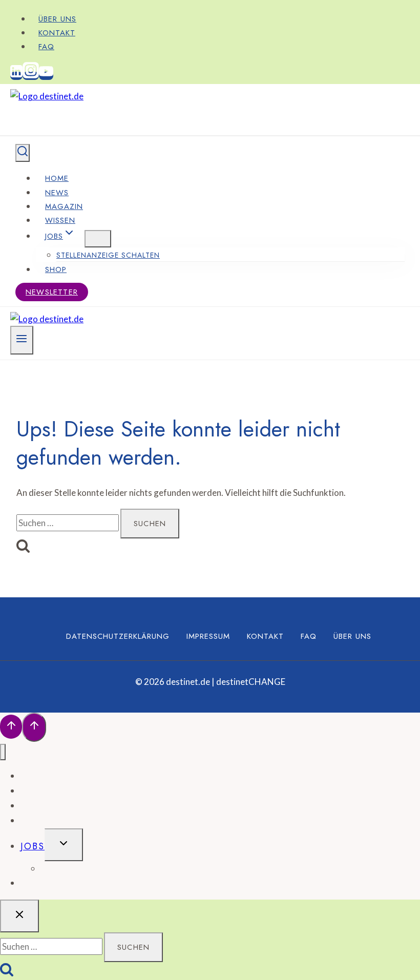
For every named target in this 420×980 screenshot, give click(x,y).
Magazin (64, 206)
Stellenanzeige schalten (108, 255)
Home (57, 178)
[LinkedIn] (16, 76)
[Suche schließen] (19, 916)
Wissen (60, 220)
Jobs (32, 846)
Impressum (208, 636)
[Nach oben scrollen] (11, 727)
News (57, 192)
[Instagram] (31, 76)
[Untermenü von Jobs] (98, 238)
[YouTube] (46, 76)
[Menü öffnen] (21, 340)
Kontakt (56, 32)
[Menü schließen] (3, 752)
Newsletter (52, 292)
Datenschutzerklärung (118, 636)
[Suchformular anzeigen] (22, 153)
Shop (56, 269)
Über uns (57, 19)
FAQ (46, 46)
